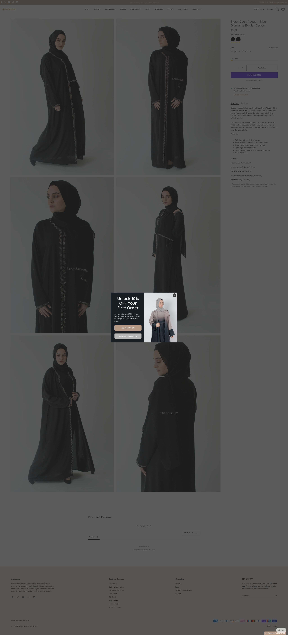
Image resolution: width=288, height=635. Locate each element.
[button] (275, 633)
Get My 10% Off (128, 328)
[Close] (174, 295)
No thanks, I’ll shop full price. (128, 336)
